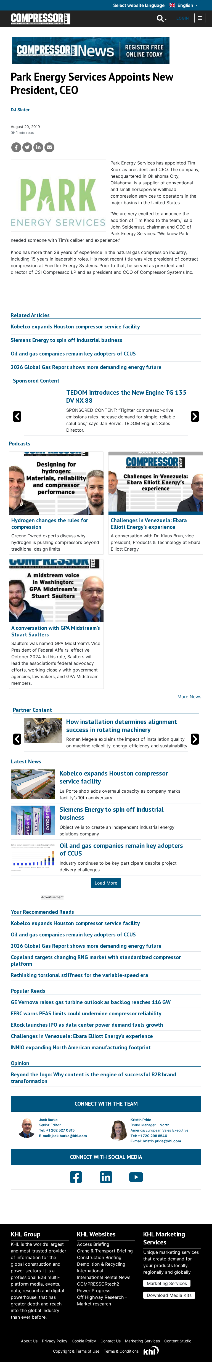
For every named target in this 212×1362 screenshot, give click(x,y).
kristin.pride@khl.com (162, 1141)
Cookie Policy (84, 1341)
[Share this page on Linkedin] (38, 147)
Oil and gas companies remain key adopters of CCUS (73, 353)
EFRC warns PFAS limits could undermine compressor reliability (86, 1013)
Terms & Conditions (121, 1351)
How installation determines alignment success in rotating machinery (121, 725)
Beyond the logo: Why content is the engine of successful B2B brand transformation (93, 1078)
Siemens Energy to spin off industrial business (66, 340)
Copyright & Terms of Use (76, 1351)
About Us (29, 1341)
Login (182, 18)
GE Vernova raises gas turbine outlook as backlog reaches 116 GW (91, 1002)
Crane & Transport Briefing (105, 1251)
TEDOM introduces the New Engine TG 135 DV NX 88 (126, 396)
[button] (195, 416)
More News (189, 696)
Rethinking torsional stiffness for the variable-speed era (79, 975)
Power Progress (93, 1290)
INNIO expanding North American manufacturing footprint (81, 1047)
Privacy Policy (54, 1341)
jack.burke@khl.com (69, 1136)
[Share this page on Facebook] (16, 147)
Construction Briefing (99, 1257)
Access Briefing (93, 1244)
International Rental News (103, 1277)
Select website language (139, 5)
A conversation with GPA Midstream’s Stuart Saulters (55, 631)
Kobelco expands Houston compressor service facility (75, 326)
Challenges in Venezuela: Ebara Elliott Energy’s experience (149, 523)
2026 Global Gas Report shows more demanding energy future (86, 367)
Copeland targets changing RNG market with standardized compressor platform (96, 960)
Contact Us (110, 1341)
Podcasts (19, 443)
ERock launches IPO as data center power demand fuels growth (87, 1024)
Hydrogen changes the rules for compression (49, 523)
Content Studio (177, 1341)
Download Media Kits (169, 1295)
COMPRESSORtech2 (98, 1284)
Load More (106, 883)
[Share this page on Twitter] (27, 147)
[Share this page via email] (49, 147)
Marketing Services (167, 1283)
